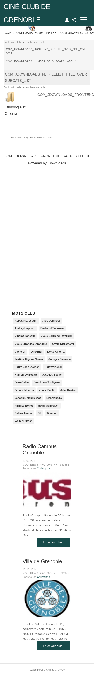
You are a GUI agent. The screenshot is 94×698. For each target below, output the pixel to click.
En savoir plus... (54, 542)
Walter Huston (23, 421)
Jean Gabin (22, 382)
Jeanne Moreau (24, 390)
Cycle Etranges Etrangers (31, 343)
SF (39, 413)
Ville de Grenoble (42, 561)
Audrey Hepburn (25, 328)
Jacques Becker (52, 374)
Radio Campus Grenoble (40, 449)
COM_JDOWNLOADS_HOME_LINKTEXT (31, 32)
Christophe (43, 468)
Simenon (51, 413)
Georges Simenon (59, 359)
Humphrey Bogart (26, 374)
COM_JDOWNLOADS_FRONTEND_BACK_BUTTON (46, 156)
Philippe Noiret (24, 405)
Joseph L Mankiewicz (28, 397)
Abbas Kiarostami (26, 320)
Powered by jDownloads (47, 163)
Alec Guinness (51, 320)
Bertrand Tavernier (52, 328)
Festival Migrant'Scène (29, 359)
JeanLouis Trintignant (47, 382)
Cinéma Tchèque (25, 336)
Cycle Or (20, 351)
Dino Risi (36, 351)
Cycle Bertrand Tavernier (56, 336)
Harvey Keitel (53, 367)
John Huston (68, 390)
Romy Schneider (48, 405)
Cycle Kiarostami (63, 343)
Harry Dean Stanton (27, 367)
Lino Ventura (54, 397)
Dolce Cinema (56, 351)
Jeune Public (47, 390)
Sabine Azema (24, 413)
